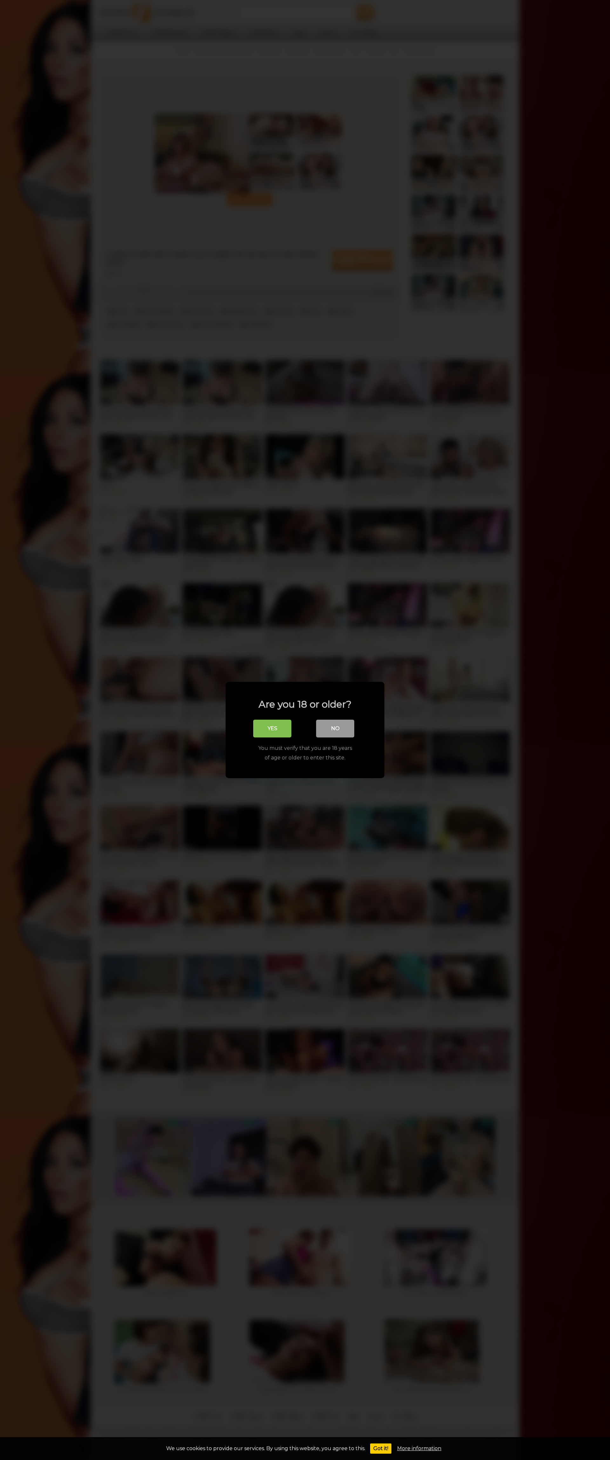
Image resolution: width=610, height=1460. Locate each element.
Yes (272, 728)
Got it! (380, 1448)
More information (419, 1448)
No (335, 728)
